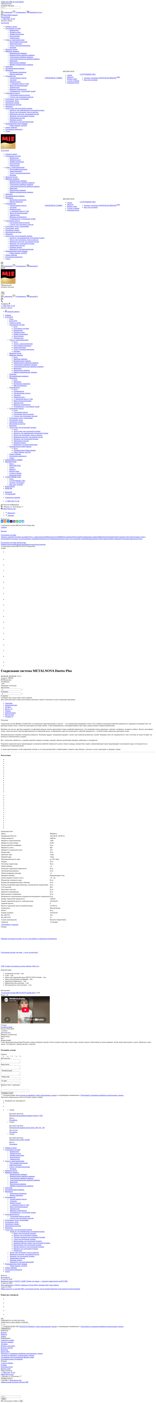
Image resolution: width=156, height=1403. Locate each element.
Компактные (19, 544)
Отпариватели (19, 391)
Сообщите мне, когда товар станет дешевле (16, 698)
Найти (4, 1399)
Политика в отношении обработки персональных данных (22, 1353)
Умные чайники (114, 539)
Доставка (4, 1344)
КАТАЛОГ (13, 321)
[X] (11, 521)
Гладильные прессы (21, 412)
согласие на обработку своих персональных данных (38, 1095)
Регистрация (5, 17)
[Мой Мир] (8, 521)
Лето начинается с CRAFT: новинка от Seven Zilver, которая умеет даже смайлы (30, 1285)
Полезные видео (7, 1367)
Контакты (4, 1350)
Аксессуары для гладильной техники (27, 431)
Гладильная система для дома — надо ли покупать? (19, 952)
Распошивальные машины (89, 537)
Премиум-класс (29, 544)
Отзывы (4, 1365)
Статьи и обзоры (7, 1363)
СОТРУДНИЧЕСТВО (17, 481)
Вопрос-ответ (6, 1369)
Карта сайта (5, 1351)
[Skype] (20, 521)
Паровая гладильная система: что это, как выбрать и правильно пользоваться (29, 939)
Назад (11, 319)
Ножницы (56, 539)
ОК (21, 1401)
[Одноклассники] (5, 521)
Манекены (17, 382)
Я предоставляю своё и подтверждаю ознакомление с (63, 1095)
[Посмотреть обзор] (17, 937)
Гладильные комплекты (129, 539)
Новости (4, 1334)
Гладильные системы (21, 328)
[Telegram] (23, 521)
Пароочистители (53, 537)
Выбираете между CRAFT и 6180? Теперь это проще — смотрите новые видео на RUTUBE (34, 1281)
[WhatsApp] (17, 521)
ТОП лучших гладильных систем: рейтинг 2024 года (20, 966)
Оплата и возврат (7, 1342)
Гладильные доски (16, 539)
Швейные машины (20, 359)
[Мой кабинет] (2, 263)
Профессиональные (8, 544)
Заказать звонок (6, 308)
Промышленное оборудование (25, 450)
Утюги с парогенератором (23, 344)
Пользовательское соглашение (12, 1359)
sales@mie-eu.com (9, 509)
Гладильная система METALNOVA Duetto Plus (18, 993)
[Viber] (14, 521)
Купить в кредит (7, 1348)
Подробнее (13, 1120)
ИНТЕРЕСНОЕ (15, 465)
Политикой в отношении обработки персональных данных (102, 1095)
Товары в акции (6, 537)
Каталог (4, 1332)
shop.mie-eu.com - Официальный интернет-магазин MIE (14, 1381)
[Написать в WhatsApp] (2, 290)
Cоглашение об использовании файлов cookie (17, 1357)
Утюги (140, 539)
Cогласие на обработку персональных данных (17, 1355)
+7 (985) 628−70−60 (8, 19)
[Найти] (2, 10)
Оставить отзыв (6, 1027)
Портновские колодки (45, 539)
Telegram (11, 515)
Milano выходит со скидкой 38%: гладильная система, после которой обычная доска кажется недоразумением (40, 1289)
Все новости (5, 1277)
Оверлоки (76, 537)
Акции (3, 1336)
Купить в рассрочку (8, 1346)
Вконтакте (11, 513)
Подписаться (6, 1328)
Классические (40, 544)
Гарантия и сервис (7, 1340)
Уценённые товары (30, 539)
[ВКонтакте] (2, 521)
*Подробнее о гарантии (9, 924)
